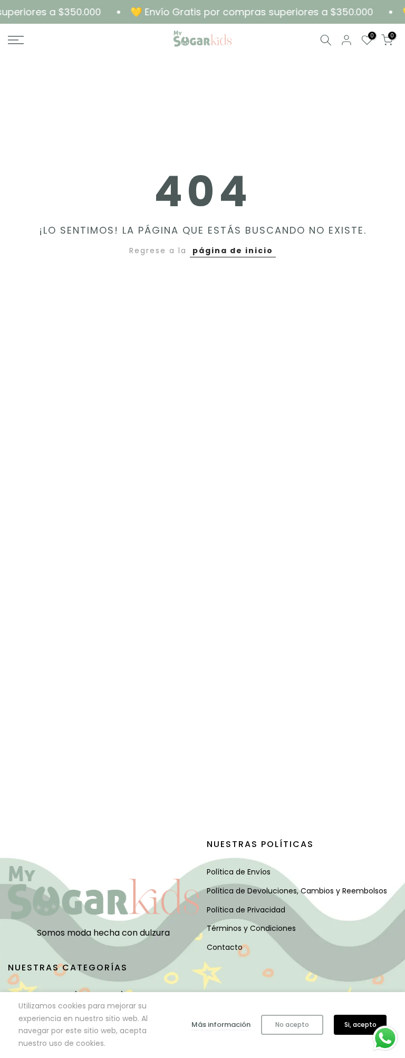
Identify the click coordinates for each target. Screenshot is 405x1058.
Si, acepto (360, 1024)
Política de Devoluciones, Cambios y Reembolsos (297, 891)
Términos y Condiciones (251, 928)
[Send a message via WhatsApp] (385, 1038)
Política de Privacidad (246, 910)
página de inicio (232, 250)
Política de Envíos (239, 872)
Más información (220, 1024)
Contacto (225, 947)
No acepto (292, 1024)
